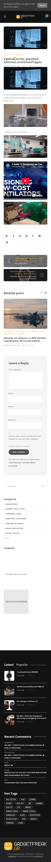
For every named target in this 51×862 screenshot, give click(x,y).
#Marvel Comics (12, 811)
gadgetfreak (8, 66)
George (6, 770)
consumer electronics (26, 258)
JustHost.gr (39, 856)
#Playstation (35, 815)
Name (11, 393)
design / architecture (14, 528)
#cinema (32, 799)
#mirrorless (10, 815)
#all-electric (11, 799)
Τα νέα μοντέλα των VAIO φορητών (20, 783)
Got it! (42, 5)
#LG (18, 807)
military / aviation (14, 332)
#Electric (20, 803)
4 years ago (16, 345)
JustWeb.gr (12, 856)
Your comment (15, 370)
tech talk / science (13, 54)
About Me (8, 765)
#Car (23, 799)
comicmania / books (13, 514)
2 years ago (20, 675)
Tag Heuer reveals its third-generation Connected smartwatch (23, 277)
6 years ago (16, 66)
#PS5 (24, 819)
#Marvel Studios (29, 811)
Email (11, 407)
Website (12, 420)
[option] (25, 322)
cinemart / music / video (15, 509)
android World (18, 271)
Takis (6, 780)
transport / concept (14, 334)
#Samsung (9, 823)
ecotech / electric (13, 533)
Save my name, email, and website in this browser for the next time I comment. (25, 437)
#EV (30, 803)
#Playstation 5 (11, 819)
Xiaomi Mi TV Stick (21, 263)
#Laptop (9, 807)
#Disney (9, 803)
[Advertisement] (16, 633)
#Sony (20, 823)
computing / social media (16, 519)
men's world (30, 274)
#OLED (22, 815)
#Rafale (33, 819)
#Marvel (28, 807)
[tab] (9, 665)
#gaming (39, 803)
